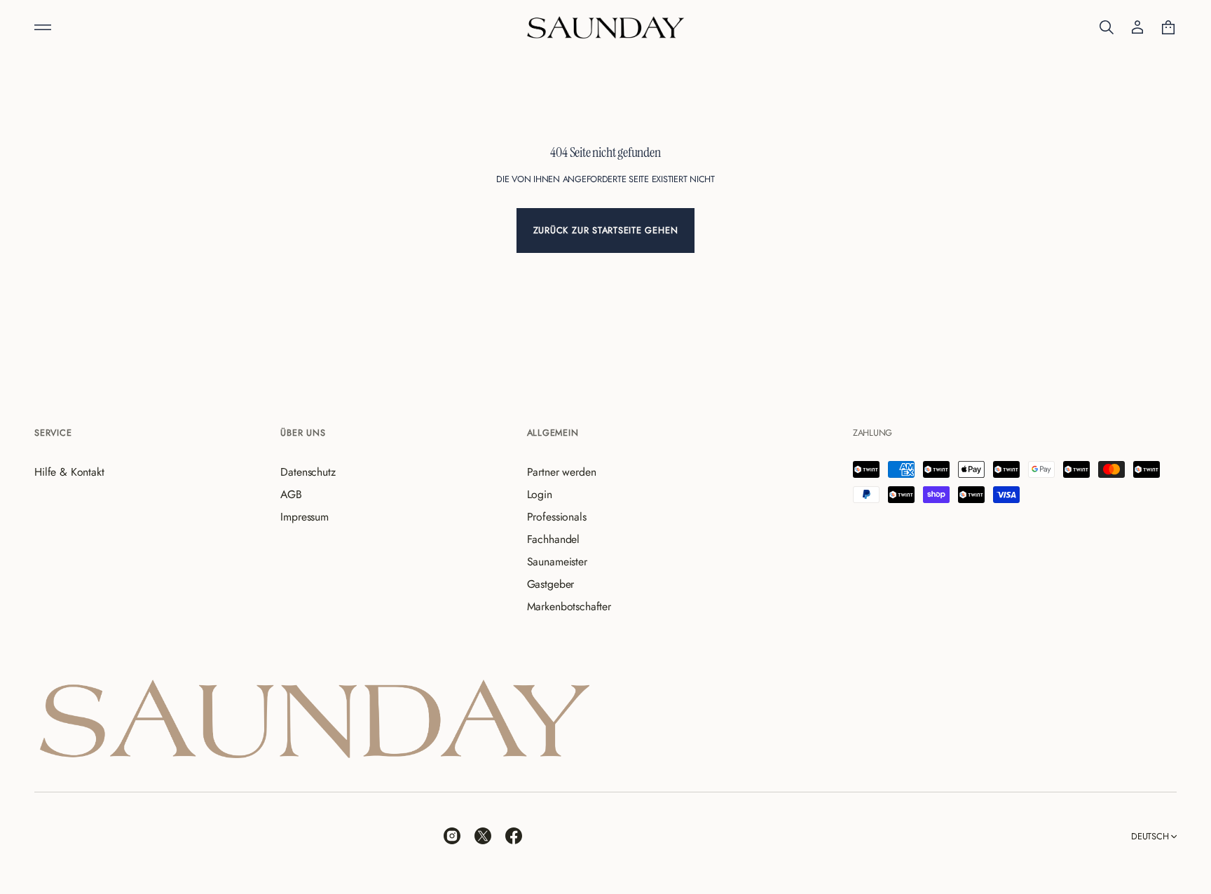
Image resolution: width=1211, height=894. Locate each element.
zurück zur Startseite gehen (605, 230)
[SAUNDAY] (605, 27)
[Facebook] (513, 835)
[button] (1106, 27)
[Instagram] (452, 835)
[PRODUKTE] (42, 27)
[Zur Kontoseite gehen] (1137, 27)
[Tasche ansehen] (1168, 27)
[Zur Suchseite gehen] (1106, 27)
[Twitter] (482, 835)
